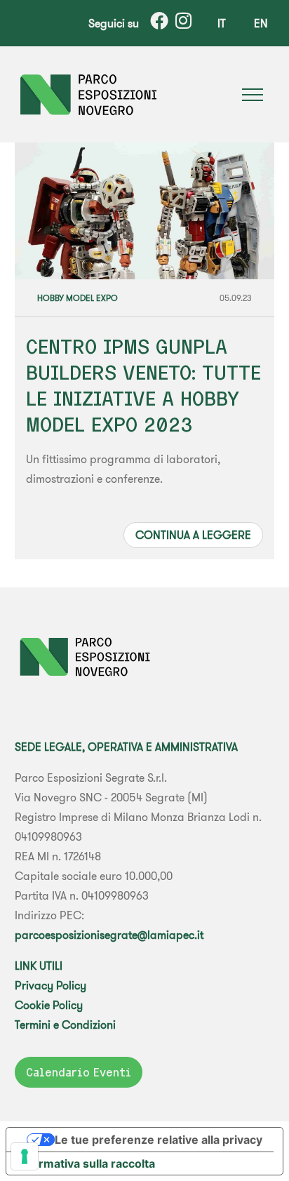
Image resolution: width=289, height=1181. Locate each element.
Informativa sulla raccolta (86, 1163)
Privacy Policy (50, 985)
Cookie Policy (49, 1005)
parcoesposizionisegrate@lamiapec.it (109, 935)
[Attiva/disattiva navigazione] (252, 94)
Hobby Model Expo (77, 298)
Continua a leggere (193, 535)
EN (261, 23)
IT (221, 23)
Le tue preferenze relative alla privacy (158, 1140)
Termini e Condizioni (65, 1024)
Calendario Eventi (78, 1072)
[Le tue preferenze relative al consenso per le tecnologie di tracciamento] (24, 1156)
